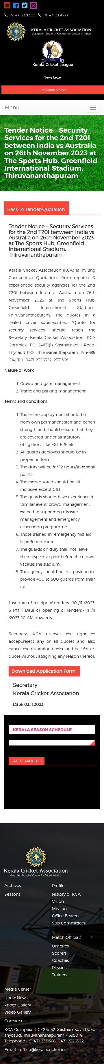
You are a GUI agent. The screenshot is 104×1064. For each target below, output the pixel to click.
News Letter (53, 77)
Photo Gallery (17, 1004)
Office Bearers (65, 915)
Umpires (60, 945)
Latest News (15, 997)
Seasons (12, 894)
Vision (58, 901)
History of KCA (66, 894)
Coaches (60, 960)
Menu (12, 107)
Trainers (59, 974)
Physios (59, 967)
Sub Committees (69, 922)
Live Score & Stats (53, 90)
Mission (59, 908)
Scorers (59, 953)
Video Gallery (17, 1012)
